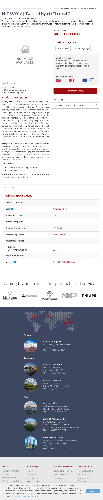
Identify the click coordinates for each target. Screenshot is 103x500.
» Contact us (32, 478)
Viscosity (10, 262)
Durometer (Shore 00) (17, 250)
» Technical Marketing (12, 481)
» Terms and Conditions (83, 479)
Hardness (11, 247)
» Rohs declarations (61, 474)
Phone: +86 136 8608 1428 (54, 411)
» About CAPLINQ (85, 471)
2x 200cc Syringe (81, 48)
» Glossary (57, 478)
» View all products (61, 482)
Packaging (58, 99)
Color (8, 209)
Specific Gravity (13, 215)
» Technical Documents (63, 471)
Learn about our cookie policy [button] (26, 496)
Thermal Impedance (15, 234)
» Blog (30, 471)
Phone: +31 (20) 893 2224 (54, 350)
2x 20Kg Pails (63, 48)
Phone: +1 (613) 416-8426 (54, 388)
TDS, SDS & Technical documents (69, 105)
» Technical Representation (9, 476)
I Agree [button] (93, 491)
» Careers (82, 474)
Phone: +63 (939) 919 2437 (54, 430)
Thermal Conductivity (15, 228)
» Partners (31, 474)
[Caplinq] (3, 3)
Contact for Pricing (75, 90)
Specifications (10, 187)
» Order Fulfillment (10, 471)
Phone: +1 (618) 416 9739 (54, 372)
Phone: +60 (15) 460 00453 (54, 448)
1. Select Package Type (65, 42)
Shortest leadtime (64, 76)
